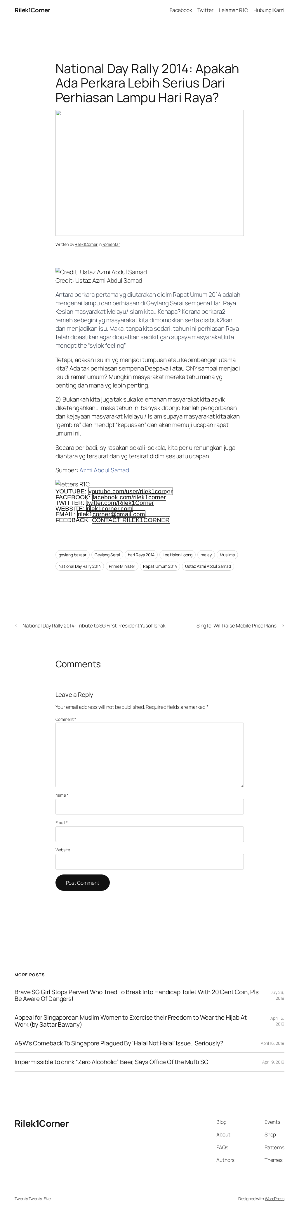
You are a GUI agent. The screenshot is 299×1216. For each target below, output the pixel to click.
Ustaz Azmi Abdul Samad (208, 566)
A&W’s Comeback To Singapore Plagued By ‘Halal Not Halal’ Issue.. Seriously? (119, 1043)
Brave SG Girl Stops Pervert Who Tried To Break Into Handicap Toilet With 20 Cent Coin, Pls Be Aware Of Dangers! (137, 995)
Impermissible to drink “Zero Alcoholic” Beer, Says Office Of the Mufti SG (111, 1062)
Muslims (227, 555)
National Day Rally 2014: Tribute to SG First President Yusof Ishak (93, 625)
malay (206, 555)
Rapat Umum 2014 (160, 566)
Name (62, 795)
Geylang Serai (107, 555)
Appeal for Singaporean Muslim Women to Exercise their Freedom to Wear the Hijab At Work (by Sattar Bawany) (131, 1021)
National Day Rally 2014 (80, 566)
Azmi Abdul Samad (104, 470)
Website (62, 850)
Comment (65, 719)
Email (61, 822)
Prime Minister (122, 566)
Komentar (111, 244)
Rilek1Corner (32, 10)
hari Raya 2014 (141, 555)
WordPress (274, 1198)
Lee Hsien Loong (178, 555)
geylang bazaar (73, 555)
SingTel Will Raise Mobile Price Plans (237, 625)
